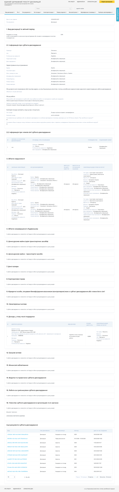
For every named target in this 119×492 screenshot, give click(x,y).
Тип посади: (37, 12)
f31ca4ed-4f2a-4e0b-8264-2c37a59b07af (17, 467)
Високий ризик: (73, 12)
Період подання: (61, 12)
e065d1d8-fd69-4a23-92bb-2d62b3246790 (17, 450)
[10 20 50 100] (11, 477)
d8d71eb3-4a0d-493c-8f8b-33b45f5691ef (17, 471)
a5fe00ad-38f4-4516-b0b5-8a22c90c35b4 (17, 442)
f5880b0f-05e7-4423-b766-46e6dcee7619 (17, 446)
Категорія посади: (48, 12)
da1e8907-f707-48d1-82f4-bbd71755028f (17, 459)
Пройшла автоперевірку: (105, 12)
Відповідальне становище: (88, 12)
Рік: (18, 12)
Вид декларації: (9, 12)
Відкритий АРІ (81, 1)
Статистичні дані (92, 1)
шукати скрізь (80, 8)
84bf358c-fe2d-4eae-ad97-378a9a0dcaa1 (17, 438)
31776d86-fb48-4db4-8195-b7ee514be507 (17, 455)
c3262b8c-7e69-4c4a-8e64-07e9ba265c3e (17, 434)
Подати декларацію (107, 1)
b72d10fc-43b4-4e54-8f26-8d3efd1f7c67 (17, 463)
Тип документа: (26, 12)
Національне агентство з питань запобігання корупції (101, 488)
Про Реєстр (71, 1)
